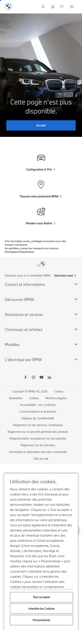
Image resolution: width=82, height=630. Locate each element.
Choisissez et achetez (23, 329)
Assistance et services (24, 314)
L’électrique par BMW (23, 359)
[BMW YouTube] (41, 378)
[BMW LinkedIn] (49, 378)
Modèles (12, 344)
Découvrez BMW (19, 299)
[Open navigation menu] (72, 6)
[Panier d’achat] (53, 6)
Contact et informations (25, 284)
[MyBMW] (44, 6)
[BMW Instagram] (33, 378)
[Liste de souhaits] (62, 6)
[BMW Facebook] (25, 378)
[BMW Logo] (8, 6)
